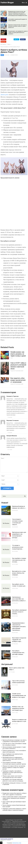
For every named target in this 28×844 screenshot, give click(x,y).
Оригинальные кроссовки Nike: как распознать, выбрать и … (19, 598)
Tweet (17, 39)
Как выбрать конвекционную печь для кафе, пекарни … (18, 652)
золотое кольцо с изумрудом (5, 839)
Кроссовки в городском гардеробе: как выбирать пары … (19, 639)
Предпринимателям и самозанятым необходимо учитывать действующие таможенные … (19, 626)
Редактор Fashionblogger (16, 370)
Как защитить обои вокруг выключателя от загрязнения (17, 380)
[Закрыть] (1, 843)
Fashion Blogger (7, 2)
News (9, 44)
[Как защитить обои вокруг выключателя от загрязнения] (5, 380)
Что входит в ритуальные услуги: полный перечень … (17, 547)
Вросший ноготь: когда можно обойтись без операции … (19, 573)
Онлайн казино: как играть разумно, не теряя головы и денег (18, 354)
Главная (4, 44)
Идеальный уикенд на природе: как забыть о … (19, 507)
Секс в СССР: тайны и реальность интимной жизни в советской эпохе (18, 366)
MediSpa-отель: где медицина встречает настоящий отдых (18, 708)
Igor (11, 358)
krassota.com (17, 843)
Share (23, 39)
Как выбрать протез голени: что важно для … (19, 585)
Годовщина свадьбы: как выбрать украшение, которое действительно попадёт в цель (12, 772)
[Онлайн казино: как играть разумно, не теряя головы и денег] (5, 355)
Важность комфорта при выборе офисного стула (19, 720)
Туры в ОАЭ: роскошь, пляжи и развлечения (18, 681)
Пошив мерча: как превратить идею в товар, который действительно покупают (17, 32)
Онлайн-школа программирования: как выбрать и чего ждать (19, 695)
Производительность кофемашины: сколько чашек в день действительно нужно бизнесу (13, 759)
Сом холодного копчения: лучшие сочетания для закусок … (17, 522)
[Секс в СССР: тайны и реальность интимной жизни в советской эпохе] (5, 368)
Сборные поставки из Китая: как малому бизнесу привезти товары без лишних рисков (14, 767)
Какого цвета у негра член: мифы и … (16, 668)
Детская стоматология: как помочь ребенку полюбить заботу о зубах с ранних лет (17, 26)
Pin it (4, 39)
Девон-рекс (4, 94)
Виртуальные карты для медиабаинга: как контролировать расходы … (19, 535)
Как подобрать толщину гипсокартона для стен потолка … (19, 560)
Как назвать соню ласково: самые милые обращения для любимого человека (14, 798)
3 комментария (14, 55)
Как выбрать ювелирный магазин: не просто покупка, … (19, 611)
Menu (23, 2)
